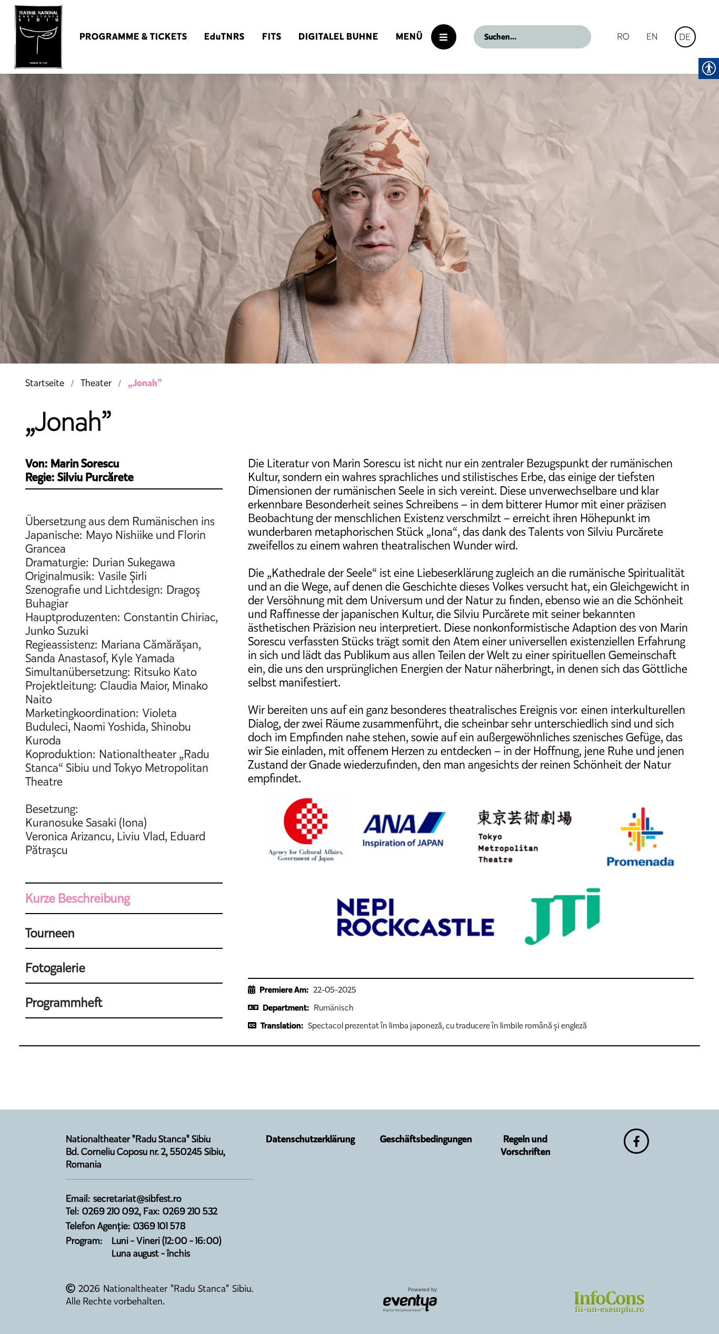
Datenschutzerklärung (310, 1139)
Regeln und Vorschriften (526, 1145)
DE (685, 37)
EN (652, 36)
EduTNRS (224, 37)
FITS (272, 37)
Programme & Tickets (133, 37)
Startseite (44, 383)
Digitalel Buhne (338, 37)
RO (623, 36)
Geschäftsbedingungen (426, 1139)
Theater (96, 383)
